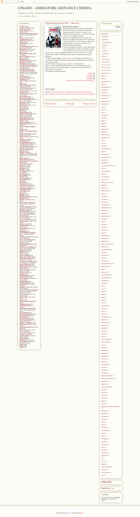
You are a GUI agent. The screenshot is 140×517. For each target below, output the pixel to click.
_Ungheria (104, 53)
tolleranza (104, 453)
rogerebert (89, 78)
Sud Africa (104, 427)
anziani (103, 98)
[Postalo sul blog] (48, 89)
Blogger (81, 513)
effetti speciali (105, 207)
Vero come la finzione (25, 333)
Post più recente (51, 104)
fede (102, 221)
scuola (103, 403)
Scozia (103, 401)
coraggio (103, 160)
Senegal (103, 411)
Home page (70, 104)
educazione (104, 205)
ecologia (103, 199)
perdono (103, 359)
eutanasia (104, 210)
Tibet (102, 447)
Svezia (103, 433)
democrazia (104, 177)
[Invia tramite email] (46, 89)
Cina (102, 143)
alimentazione (105, 87)
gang (102, 233)
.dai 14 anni (54, 92)
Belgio (103, 121)
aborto (103, 76)
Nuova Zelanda (105, 339)
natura (103, 336)
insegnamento (105, 277)
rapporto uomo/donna (56, 94)
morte (103, 331)
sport (102, 422)
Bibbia (103, 123)
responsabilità (67, 94)
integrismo (104, 280)
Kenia (103, 300)
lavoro (103, 303)
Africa (103, 84)
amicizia (103, 90)
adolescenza (105, 81)
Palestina (104, 350)
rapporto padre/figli (106, 375)
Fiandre (103, 224)
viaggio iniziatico (106, 467)
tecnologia (104, 439)
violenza (103, 469)
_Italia (103, 48)
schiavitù (103, 395)
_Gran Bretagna (105, 42)
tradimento (104, 455)
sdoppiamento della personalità (85, 94)
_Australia (104, 37)
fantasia (103, 219)
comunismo (104, 154)
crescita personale (71, 92)
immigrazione (105, 266)
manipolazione (105, 317)
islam (102, 291)
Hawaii (103, 258)
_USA (103, 56)
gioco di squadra (106, 244)
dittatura (103, 185)
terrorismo (104, 444)
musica (103, 333)
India (102, 269)
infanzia (103, 272)
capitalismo (104, 137)
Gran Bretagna (105, 249)
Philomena (22, 231)
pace (102, 345)
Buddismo (104, 129)
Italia (102, 297)
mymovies (90, 75)
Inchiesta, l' (22, 169)
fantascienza (105, 216)
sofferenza (104, 413)
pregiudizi (104, 370)
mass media (104, 322)
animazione (104, 95)
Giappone (104, 241)
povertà (103, 367)
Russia (103, 389)
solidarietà (104, 416)
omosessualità (105, 342)
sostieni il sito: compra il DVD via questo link (80, 80)
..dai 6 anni (104, 59)
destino (80, 92)
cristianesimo (105, 171)
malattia (103, 314)
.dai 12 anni (104, 67)
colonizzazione (105, 149)
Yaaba (21, 346)
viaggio (103, 464)
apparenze (62, 92)
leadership (104, 305)
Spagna (103, 419)
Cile (102, 140)
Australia (103, 115)
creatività (103, 163)
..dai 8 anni (104, 62)
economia (104, 202)
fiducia (103, 227)
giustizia (103, 247)
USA (102, 461)
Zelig (20, 347)
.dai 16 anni (104, 73)
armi (102, 107)
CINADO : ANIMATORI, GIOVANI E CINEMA (54, 7)
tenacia (103, 441)
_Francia (103, 39)
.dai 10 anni (104, 65)
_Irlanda (103, 45)
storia (103, 425)
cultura (103, 174)
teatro (103, 436)
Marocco (103, 319)
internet (103, 283)
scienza (103, 398)
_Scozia (103, 51)
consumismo (105, 157)
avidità (103, 118)
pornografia (104, 364)
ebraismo (104, 196)
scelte (73, 94)
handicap (104, 255)
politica (103, 361)
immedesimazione (106, 263)
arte (102, 109)
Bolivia (103, 126)
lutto (102, 311)
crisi (102, 168)
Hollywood (104, 261)
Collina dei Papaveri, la (26, 85)
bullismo (103, 132)
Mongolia (104, 328)
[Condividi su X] (50, 89)
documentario (105, 191)
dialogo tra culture (106, 182)
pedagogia (104, 356)
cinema (103, 146)
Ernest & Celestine (24, 122)
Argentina (104, 104)
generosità (104, 235)
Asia (102, 112)
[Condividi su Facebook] (52, 89)
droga (103, 193)
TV (102, 458)
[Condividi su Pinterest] (54, 89)
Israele (103, 294)
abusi (103, 79)
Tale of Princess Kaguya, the (27, 301)
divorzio (103, 188)
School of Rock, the (25, 264)
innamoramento (87, 92)
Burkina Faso (105, 135)
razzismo (103, 381)
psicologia (104, 373)
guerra (103, 252)
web (102, 475)
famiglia (103, 213)
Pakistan (103, 347)
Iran (102, 286)
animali (103, 93)
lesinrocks (90, 77)
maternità (104, 325)
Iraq (102, 289)
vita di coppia (105, 472)
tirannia (103, 450)
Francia (103, 230)
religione (103, 384)
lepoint (91, 73)
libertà (47, 94)
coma (103, 151)
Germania (104, 238)
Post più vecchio (89, 104)
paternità (103, 353)
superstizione (105, 430)
